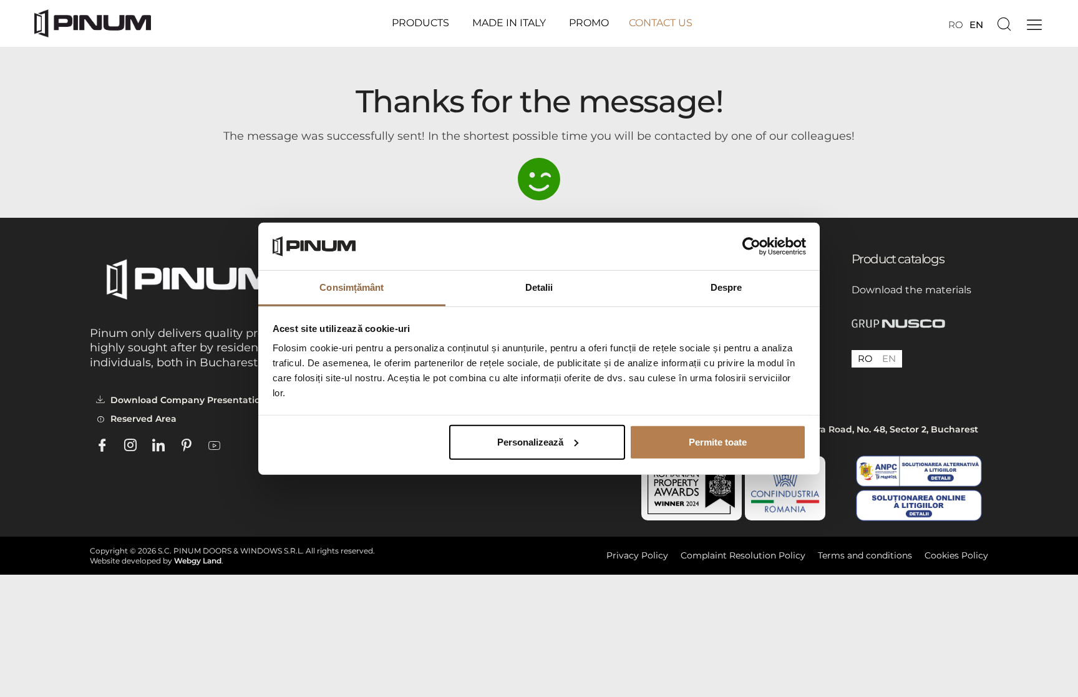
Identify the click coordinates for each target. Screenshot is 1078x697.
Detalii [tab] (539, 287)
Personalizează (530, 442)
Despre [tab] (726, 287)
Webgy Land (197, 560)
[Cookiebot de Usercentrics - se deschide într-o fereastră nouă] (751, 246)
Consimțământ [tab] (351, 287)
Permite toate (718, 442)
